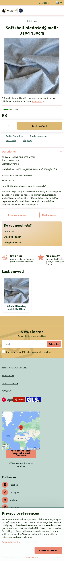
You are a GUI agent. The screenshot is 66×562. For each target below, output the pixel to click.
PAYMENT (6, 391)
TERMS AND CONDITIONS (14, 367)
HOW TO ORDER (10, 383)
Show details (32, 557)
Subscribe (54, 344)
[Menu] (60, 10)
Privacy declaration (11, 542)
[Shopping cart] (52, 10)
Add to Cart (39, 126)
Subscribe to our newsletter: (32, 335)
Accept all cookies (48, 550)
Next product (49, 214)
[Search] (45, 10)
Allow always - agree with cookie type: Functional (21, 452)
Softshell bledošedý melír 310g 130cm (16, 307)
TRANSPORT (8, 375)
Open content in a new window (22, 464)
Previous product (17, 214)
